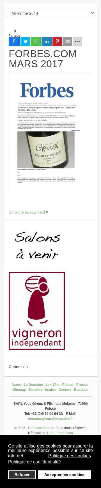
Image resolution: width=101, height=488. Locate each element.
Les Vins (52, 385)
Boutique (81, 390)
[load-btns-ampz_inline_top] (77, 41)
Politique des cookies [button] (69, 455)
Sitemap (19, 390)
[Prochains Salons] (37, 265)
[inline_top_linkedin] (47, 41)
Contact (65, 390)
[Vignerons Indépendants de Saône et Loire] (37, 348)
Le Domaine (33, 385)
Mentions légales (42, 390)
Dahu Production (60, 433)
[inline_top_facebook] (14, 41)
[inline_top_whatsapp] (36, 41)
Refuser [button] (22, 474)
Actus (16, 385)
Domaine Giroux (40, 428)
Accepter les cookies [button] (64, 474)
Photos (68, 385)
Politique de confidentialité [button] (34, 462)
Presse (82, 385)
